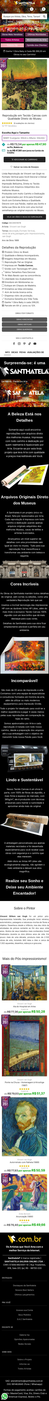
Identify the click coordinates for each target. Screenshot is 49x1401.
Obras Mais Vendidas (12, 34)
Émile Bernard (24, 1214)
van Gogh (6, 236)
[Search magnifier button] (44, 16)
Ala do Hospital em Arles (24, 1006)
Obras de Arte (31, 21)
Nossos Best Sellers (24, 1290)
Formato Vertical (27, 231)
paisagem (19, 233)
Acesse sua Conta (24, 1310)
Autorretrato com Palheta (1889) (24, 1162)
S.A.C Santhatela (24, 1319)
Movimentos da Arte (37, 40)
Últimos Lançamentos (24, 1294)
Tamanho (24, 132)
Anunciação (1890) (24, 1216)
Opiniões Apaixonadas (24, 1339)
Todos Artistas (12, 40)
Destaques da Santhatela (24, 1285)
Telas (19, 21)
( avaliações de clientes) (24, 123)
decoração (14, 231)
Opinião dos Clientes (37, 45)
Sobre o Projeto (24, 1359)
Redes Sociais (24, 1344)
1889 (16, 240)
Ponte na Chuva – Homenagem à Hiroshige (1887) (24, 1083)
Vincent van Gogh (36, 24)
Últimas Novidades (37, 34)
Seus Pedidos (24, 1315)
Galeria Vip (12, 45)
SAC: (24, 1381)
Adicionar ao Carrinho (25, 159)
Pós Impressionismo (13, 24)
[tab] (7, 352)
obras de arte (8, 233)
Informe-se (24, 1364)
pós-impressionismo (34, 233)
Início (10, 21)
